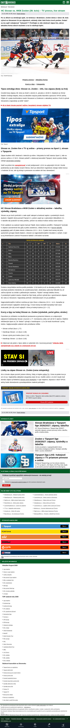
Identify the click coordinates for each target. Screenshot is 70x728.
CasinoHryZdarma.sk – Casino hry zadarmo (15, 505)
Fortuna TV (6, 689)
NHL (4, 641)
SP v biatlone (6, 608)
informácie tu (61, 408)
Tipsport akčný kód (8, 670)
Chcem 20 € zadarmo (46, 402)
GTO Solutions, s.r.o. (6, 721)
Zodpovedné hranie (45, 715)
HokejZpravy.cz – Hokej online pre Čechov (44, 503)
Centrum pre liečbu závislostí (57, 715)
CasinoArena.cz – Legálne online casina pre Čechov (47, 505)
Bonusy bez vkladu (8, 694)
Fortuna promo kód (8, 675)
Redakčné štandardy (16, 718)
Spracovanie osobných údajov (43, 718)
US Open (5, 594)
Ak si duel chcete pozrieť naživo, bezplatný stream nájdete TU (26, 105)
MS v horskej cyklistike (8, 591)
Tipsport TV (6, 692)
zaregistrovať (20, 165)
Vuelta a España (7, 574)
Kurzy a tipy (30, 84)
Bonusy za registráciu (8, 697)
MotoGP (5, 633)
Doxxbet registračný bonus (10, 678)
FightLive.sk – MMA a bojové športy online (14, 500)
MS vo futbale (6, 660)
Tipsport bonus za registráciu (10, 667)
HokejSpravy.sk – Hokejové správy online (14, 494)
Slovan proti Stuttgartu (28, 380)
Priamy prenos (28, 80)
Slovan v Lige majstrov (9, 572)
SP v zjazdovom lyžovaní (9, 611)
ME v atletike (6, 658)
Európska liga (6, 603)
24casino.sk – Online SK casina (12, 511)
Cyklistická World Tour (8, 647)
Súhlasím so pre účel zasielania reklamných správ (25, 482)
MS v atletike (6, 655)
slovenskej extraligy (13, 161)
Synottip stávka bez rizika (9, 683)
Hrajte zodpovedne (32, 408)
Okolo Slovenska (7, 644)
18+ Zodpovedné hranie (59, 718)
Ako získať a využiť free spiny (10, 700)
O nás (2, 718)
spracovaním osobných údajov (19, 482)
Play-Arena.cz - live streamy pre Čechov (14, 514)
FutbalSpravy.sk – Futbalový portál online (14, 497)
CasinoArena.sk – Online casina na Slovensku (45, 497)
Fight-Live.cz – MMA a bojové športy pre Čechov (46, 511)
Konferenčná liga (7, 606)
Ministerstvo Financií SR (15, 715)
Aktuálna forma (42, 80)
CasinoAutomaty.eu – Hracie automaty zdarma (45, 494)
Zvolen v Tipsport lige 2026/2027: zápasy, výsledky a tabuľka (51, 442)
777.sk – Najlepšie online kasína (12, 508)
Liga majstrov (6, 569)
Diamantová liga (7, 614)
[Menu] (67, 2)
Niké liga (5, 585)
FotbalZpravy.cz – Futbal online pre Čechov (45, 500)
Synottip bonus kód (8, 686)
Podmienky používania (29, 718)
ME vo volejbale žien (8, 580)
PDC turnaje (6, 638)
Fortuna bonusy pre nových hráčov (12, 672)
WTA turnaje (6, 622)
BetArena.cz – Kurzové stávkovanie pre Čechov (46, 508)
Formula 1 (5, 617)
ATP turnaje (6, 619)
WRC (4, 649)
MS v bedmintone (7, 583)
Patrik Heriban (21, 13)
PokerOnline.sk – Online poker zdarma (13, 503)
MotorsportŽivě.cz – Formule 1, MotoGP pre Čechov (47, 514)
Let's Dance (6, 652)
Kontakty (7, 718)
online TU (45, 374)
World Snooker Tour (8, 636)
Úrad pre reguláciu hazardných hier (30, 715)
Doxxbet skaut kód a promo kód (11, 681)
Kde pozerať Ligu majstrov (9, 577)
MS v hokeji (6, 628)
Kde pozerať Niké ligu (8, 588)
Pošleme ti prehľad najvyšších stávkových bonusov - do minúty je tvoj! (26, 475)
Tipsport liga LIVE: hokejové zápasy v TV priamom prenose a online (51, 458)
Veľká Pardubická (7, 630)
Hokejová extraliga (8, 625)
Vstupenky (40, 84)
